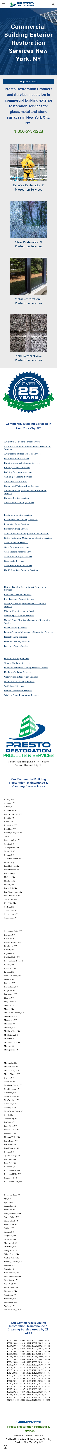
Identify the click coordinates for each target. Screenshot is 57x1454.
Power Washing (11, 627)
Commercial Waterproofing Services (21, 486)
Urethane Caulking (13, 672)
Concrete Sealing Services (16, 498)
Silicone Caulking (13, 663)
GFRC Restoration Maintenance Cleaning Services (28, 538)
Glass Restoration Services (16, 547)
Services (27, 594)
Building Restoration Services (18, 472)
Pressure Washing (12, 658)
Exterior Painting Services (16, 529)
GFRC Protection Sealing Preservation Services (26, 533)
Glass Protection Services (16, 542)
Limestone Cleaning (13, 594)
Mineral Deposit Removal (16, 611)
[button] (3, 4)
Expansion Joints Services (16, 524)
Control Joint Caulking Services (19, 502)
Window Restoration (14, 690)
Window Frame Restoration (17, 695)
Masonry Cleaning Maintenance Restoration (25, 603)
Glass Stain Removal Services (18, 565)
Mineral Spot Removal (15, 615)
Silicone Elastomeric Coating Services (22, 667)
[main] (28, 41)
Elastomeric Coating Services (18, 515)
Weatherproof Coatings (15, 681)
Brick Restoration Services (16, 458)
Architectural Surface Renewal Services (22, 454)
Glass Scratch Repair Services (18, 556)
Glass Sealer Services (14, 561)
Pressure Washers (12, 646)
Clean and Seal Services (15, 481)
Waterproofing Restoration (17, 677)
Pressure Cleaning (13, 641)
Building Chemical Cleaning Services (22, 463)
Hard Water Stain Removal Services (21, 570)
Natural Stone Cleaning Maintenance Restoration (27, 620)
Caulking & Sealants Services (18, 477)
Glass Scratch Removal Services (19, 552)
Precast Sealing (11, 637)
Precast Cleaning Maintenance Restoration (24, 632)
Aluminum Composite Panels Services (22, 442)
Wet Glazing (10, 686)
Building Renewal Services (17, 467)
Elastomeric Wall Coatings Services (21, 519)
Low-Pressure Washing (15, 599)
